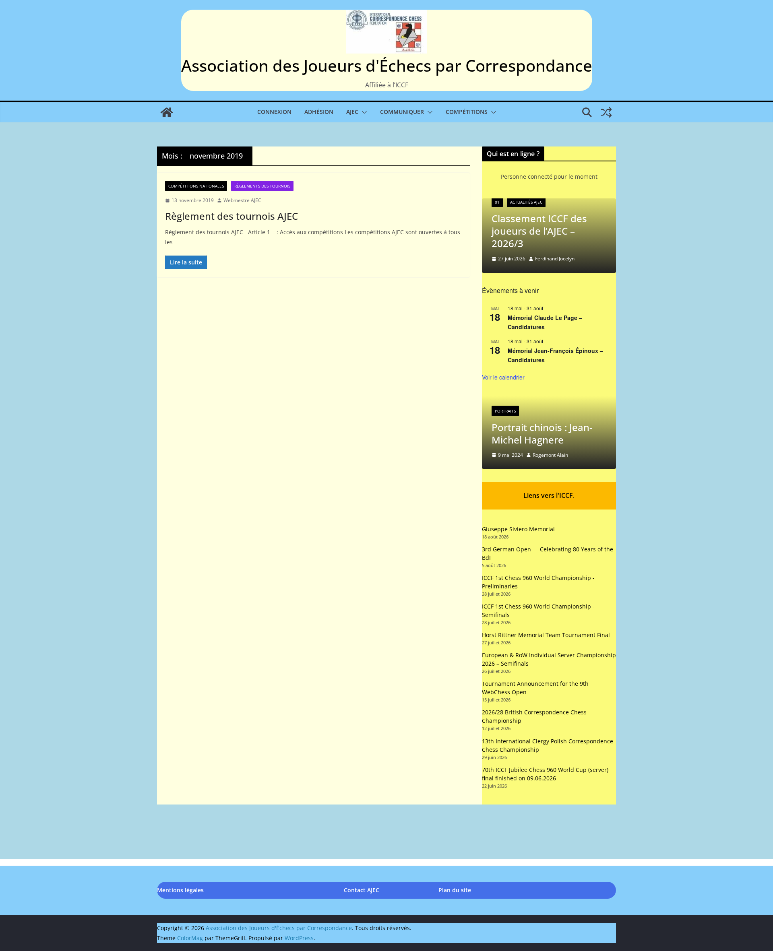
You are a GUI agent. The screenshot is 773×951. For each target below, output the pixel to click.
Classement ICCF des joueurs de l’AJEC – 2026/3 (539, 231)
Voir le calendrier (503, 377)
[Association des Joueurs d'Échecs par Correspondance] (166, 112)
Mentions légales (180, 890)
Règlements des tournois (262, 186)
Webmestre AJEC (242, 200)
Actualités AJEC (526, 202)
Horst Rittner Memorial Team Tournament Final (546, 635)
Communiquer (402, 112)
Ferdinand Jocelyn (555, 258)
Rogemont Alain (550, 455)
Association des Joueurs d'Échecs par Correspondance (386, 65)
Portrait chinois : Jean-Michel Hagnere (542, 433)
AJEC (352, 112)
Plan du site (454, 890)
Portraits (505, 410)
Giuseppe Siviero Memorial (518, 529)
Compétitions (467, 112)
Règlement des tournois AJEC (231, 216)
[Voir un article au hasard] (606, 112)
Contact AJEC (361, 890)
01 (497, 202)
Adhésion (318, 112)
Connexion (274, 112)
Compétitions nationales (196, 186)
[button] (362, 112)
